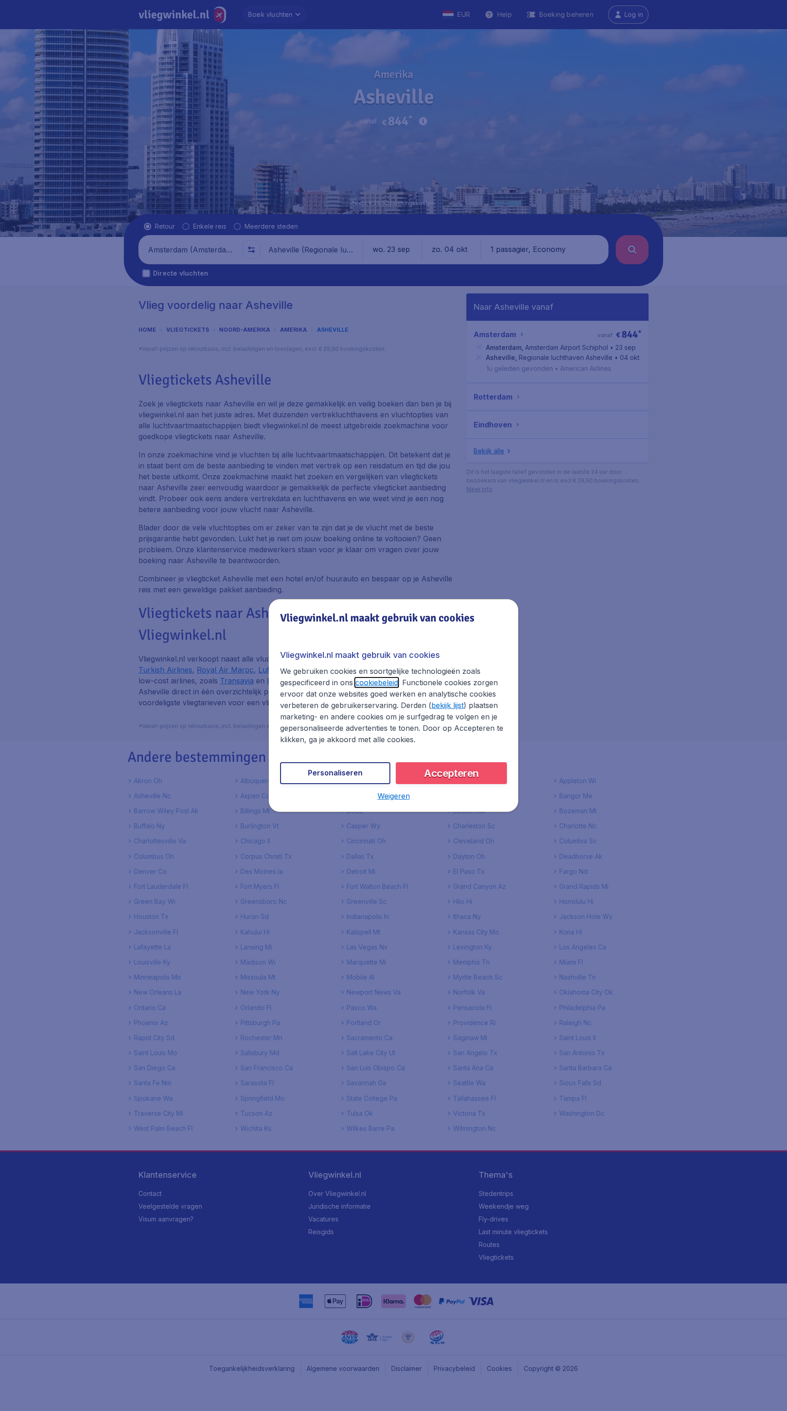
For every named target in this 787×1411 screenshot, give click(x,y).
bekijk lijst (447, 705)
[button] (394, 795)
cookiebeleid (376, 682)
